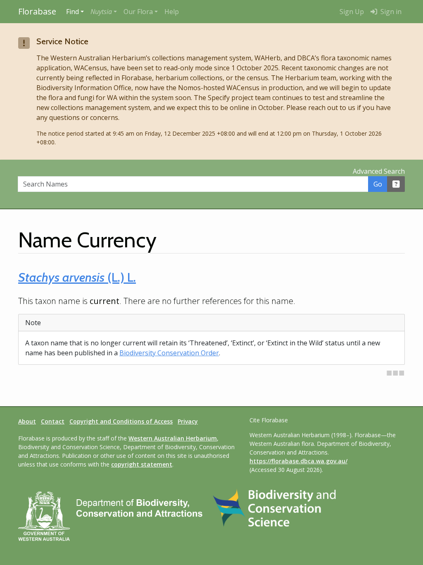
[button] (103, 11)
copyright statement (141, 464)
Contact (52, 421)
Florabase (37, 11)
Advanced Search (379, 171)
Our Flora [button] (138, 11)
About (27, 421)
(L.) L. (77, 277)
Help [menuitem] (171, 11)
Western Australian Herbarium (172, 438)
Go (377, 184)
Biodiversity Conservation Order (169, 352)
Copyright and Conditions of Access (121, 421)
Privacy (188, 421)
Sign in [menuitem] (390, 11)
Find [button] (72, 11)
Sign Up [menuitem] (352, 11)
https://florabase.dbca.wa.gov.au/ (298, 461)
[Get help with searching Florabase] (396, 184)
